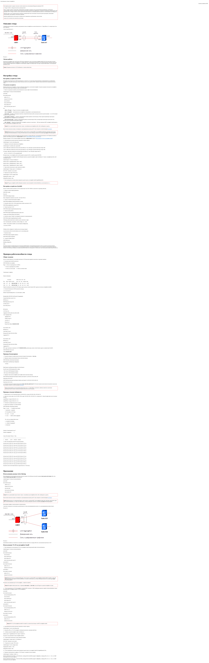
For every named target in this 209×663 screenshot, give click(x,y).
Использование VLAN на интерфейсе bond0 (44, 138)
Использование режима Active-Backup (34, 136)
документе (22, 384)
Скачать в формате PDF (203, 3)
